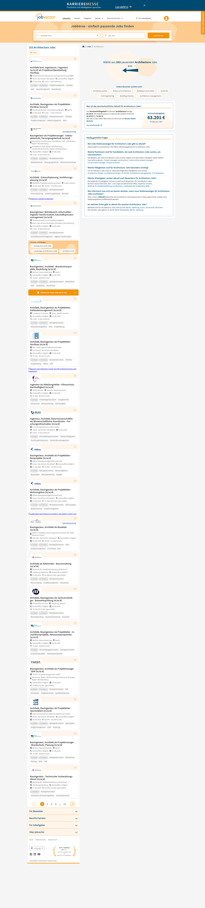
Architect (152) (68, 251)
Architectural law (100, 91)
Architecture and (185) (43, 246)
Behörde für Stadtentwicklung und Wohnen (105, 186)
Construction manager (97, 162)
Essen (142, 207)
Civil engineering (107, 96)
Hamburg (136, 207)
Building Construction (145, 91)
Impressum (52, 839)
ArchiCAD (164, 91)
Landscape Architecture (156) (45, 251)
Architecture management (150, 96)
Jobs (89, 46)
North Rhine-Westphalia (119, 210)
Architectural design (112, 173)
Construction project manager (141, 160)
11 (64, 804)
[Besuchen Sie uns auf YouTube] (38, 854)
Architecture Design (96, 173)
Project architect (113, 162)
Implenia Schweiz (145, 183)
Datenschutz (40, 839)
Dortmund (150, 207)
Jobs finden (158, 35)
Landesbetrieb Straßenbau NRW (137, 186)
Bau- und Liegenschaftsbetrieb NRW (122, 183)
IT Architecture (158, 173)
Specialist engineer (95, 160)
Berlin (128, 207)
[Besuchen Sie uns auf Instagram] (31, 854)
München (159, 207)
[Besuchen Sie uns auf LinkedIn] (35, 854)
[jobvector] (47, 16)
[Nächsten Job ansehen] (73, 804)
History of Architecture (122, 91)
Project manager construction (116, 160)
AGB (31, 839)
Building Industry (127, 96)
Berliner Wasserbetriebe (97, 183)
